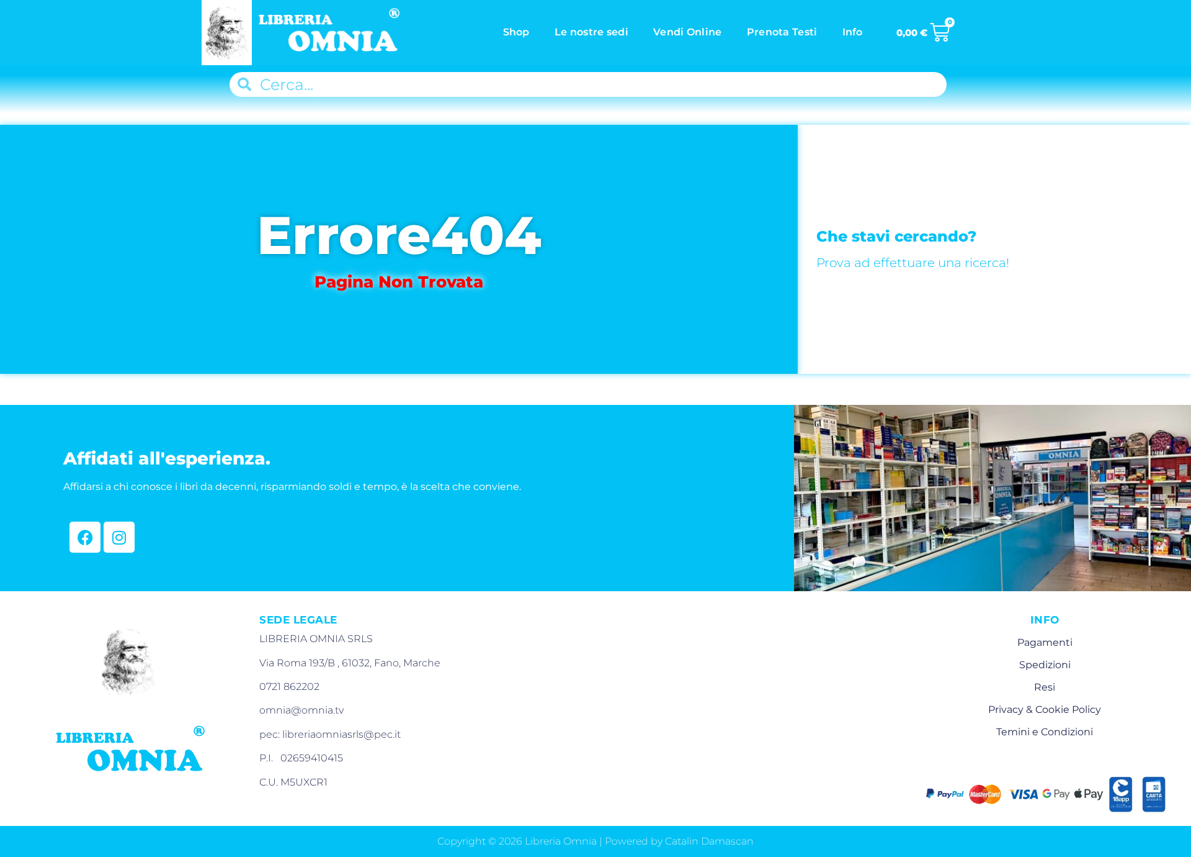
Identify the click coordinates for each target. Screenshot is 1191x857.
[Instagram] (119, 537)
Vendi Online (687, 32)
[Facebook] (84, 537)
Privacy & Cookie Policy (1044, 709)
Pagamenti (1045, 642)
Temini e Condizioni (1044, 732)
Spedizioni (1045, 665)
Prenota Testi (782, 32)
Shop (516, 32)
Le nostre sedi (591, 32)
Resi (1044, 687)
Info (852, 32)
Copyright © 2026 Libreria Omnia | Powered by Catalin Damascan (595, 841)
